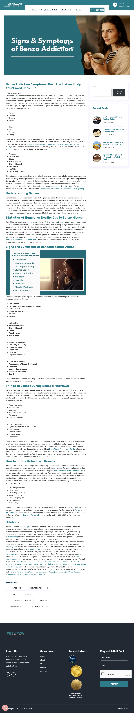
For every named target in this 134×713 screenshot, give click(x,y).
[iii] (10, 232)
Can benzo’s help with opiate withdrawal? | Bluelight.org (62, 189)
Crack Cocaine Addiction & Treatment (113, 131)
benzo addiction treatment (20, 594)
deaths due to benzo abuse (19, 600)
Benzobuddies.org (13, 554)
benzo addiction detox (38, 588)
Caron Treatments (23, 562)
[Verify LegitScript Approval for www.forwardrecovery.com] (72, 659)
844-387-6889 (124, 6)
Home (62, 47)
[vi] (76, 398)
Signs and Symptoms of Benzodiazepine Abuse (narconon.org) (41, 572)
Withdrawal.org (12, 537)
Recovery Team (12, 547)
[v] (16, 572)
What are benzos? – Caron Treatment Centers (50, 562)
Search (95, 87)
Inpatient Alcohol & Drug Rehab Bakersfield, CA (113, 143)
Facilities (33, 10)
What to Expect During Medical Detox (112, 118)
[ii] (27, 144)
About (63, 10)
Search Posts (119, 92)
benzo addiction (15, 588)
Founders (43, 671)
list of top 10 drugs (39, 607)
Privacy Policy (123, 708)
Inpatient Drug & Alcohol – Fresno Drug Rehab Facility (113, 157)
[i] (79, 142)
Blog (71, 10)
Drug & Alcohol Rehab (49, 10)
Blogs (42, 664)
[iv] (24, 567)
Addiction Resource (38, 549)
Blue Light (26, 527)
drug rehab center (16, 607)
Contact (79, 10)
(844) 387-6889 (97, 10)
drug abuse (42, 600)
